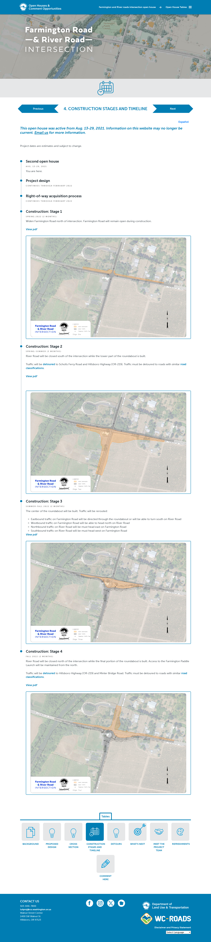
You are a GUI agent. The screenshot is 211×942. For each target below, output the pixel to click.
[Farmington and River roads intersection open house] (59, 39)
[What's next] (138, 832)
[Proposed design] (52, 832)
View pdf (31, 376)
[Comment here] (106, 864)
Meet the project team (158, 847)
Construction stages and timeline (96, 847)
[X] (110, 903)
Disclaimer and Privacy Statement (172, 927)
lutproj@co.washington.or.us (35, 909)
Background (31, 844)
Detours (116, 844)
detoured (49, 364)
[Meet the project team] (159, 832)
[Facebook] (89, 903)
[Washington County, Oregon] (41, 7)
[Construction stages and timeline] (95, 832)
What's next (137, 844)
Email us (41, 132)
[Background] (31, 832)
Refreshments (181, 844)
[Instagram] (100, 903)
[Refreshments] (180, 832)
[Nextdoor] (121, 903)
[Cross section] (73, 832)
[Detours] (116, 832)
